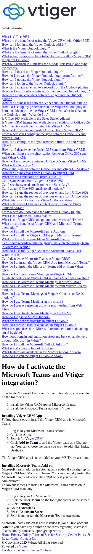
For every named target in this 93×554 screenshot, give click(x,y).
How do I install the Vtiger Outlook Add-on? (32, 356)
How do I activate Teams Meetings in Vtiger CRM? (37, 274)
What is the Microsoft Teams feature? (27, 216)
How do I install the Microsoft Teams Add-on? (33, 231)
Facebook (8, 550)
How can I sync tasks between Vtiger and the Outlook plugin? (44, 103)
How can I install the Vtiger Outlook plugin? (32, 72)
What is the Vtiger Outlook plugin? (26, 48)
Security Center (66, 534)
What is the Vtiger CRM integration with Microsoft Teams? (42, 220)
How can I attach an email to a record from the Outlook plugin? (45, 87)
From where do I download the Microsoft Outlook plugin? (41, 212)
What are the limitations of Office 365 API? (31, 177)
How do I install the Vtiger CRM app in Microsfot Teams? (42, 235)
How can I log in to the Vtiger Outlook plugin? (34, 83)
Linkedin (33, 550)
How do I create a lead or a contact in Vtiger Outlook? (39, 325)
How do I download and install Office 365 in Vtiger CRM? (42, 130)
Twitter (21, 550)
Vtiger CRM (33, 438)
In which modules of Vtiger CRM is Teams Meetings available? (45, 278)
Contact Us (28, 538)
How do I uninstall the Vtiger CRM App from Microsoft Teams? (46, 262)
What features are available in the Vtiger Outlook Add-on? (41, 352)
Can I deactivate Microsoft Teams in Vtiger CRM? (37, 258)
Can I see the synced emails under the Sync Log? (35, 184)
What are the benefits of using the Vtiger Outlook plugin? (41, 52)
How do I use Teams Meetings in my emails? (32, 301)
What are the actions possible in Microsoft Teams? (36, 239)
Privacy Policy (21, 534)
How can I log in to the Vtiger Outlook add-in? (34, 44)
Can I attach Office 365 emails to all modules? (33, 188)
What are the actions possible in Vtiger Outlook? (35, 321)
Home (6, 534)
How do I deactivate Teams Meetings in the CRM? (36, 313)
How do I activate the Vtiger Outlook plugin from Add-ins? (42, 75)
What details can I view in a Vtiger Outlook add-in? (37, 200)
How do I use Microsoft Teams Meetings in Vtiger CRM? (41, 282)
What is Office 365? (15, 37)
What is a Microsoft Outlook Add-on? (27, 348)
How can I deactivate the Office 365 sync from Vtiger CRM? (43, 149)
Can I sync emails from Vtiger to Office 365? (32, 181)
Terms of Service (43, 534)
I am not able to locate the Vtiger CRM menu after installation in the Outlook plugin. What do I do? (45, 112)
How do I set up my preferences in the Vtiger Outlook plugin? (44, 107)
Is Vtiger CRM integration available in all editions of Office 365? (46, 122)
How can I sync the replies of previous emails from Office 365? (45, 192)
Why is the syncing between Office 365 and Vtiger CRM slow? (45, 169)
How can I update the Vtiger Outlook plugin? (33, 79)
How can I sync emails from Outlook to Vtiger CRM (38, 173)
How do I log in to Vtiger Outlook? (26, 317)
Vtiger (23, 546)
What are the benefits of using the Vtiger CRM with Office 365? (46, 40)
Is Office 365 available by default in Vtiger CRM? (36, 126)
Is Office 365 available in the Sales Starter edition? (36, 118)
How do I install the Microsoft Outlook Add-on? (35, 344)
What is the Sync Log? (17, 165)
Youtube (45, 550)
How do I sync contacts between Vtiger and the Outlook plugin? (46, 91)
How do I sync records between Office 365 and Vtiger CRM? (44, 161)
